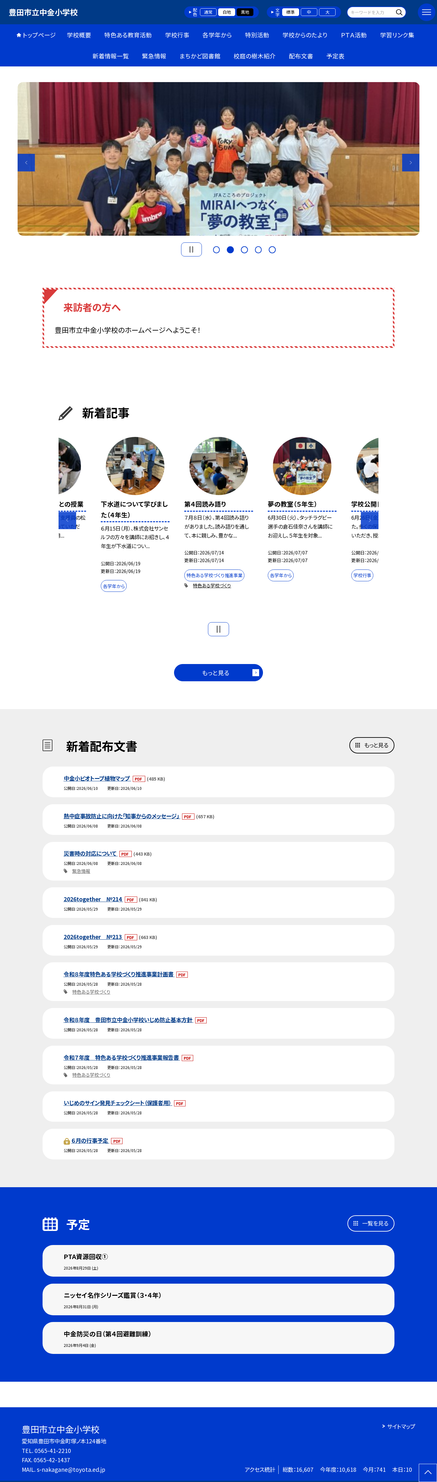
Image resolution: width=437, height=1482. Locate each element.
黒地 (245, 12)
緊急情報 (154, 55)
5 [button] (272, 248)
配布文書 (301, 55)
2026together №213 (93, 937)
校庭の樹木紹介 (255, 55)
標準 (290, 12)
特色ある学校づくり (212, 585)
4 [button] (258, 248)
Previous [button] (26, 163)
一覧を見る (375, 1223)
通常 (208, 12)
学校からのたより (305, 34)
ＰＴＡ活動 (354, 34)
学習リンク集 (397, 34)
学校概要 (79, 34)
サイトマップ (401, 1426)
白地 (227, 12)
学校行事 (177, 34)
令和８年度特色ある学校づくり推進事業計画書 (119, 974)
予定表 (335, 55)
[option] (135, 516)
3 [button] (244, 248)
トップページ (39, 34)
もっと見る (215, 672)
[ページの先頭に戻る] (428, 1473)
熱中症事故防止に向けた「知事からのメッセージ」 (122, 816)
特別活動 (257, 34)
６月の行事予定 (90, 1140)
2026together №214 (93, 899)
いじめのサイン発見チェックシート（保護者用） (118, 1103)
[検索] (400, 12)
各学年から (217, 34)
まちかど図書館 (199, 55)
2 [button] (230, 248)
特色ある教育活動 (128, 34)
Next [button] (411, 163)
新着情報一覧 (110, 55)
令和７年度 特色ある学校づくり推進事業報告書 (122, 1057)
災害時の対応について (91, 853)
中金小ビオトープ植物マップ (97, 778)
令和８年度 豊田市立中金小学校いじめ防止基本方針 (129, 1020)
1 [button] (216, 248)
